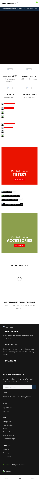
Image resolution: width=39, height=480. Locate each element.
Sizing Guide (7, 422)
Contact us (7, 456)
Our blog (6, 453)
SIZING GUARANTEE (29, 76)
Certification (7, 432)
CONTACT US (11, 344)
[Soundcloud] (32, 366)
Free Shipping (8, 425)
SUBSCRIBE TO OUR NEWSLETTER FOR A (19, 9)
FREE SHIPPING (10, 94)
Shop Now (9, 103)
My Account (7, 408)
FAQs (5, 429)
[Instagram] (10, 366)
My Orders (6, 411)
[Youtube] (21, 366)
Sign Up (34, 387)
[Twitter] (16, 366)
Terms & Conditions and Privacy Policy (16, 397)
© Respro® (6, 465)
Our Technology (9, 439)
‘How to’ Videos (8, 435)
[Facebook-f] (5, 366)
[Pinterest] (27, 366)
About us (6, 449)
